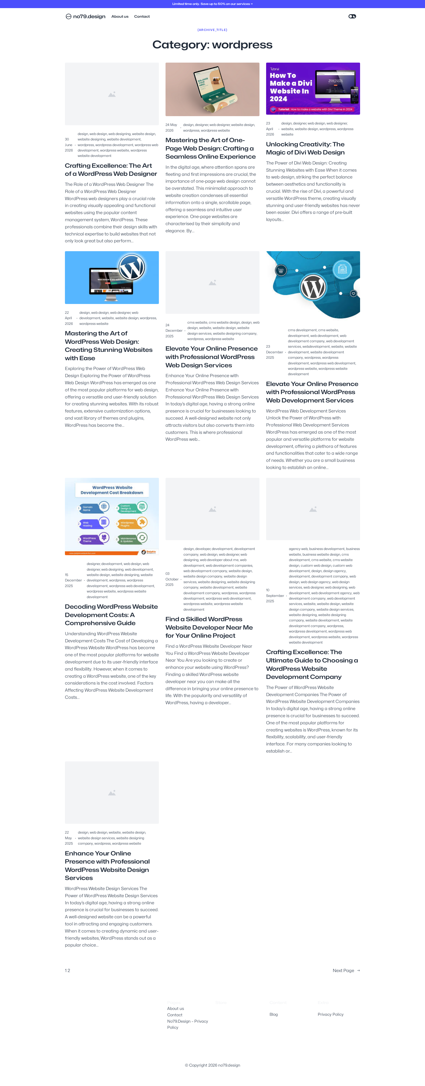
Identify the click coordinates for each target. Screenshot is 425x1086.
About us (175, 1008)
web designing (119, 134)
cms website (197, 322)
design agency (334, 571)
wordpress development (114, 145)
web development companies (229, 565)
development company (329, 576)
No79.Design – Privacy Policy (187, 1024)
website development (124, 139)
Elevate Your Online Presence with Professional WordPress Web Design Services (212, 357)
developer (202, 549)
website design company (202, 576)
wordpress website (114, 150)
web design (98, 134)
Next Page (346, 970)
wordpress (86, 145)
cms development (302, 330)
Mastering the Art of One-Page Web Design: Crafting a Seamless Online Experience (211, 148)
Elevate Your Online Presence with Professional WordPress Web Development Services (312, 392)
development (298, 335)
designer (201, 125)
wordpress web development (332, 363)
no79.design (89, 16)
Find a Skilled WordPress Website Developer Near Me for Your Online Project (209, 627)
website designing (92, 139)
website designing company (235, 333)
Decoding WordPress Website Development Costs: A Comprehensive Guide (111, 615)
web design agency (316, 582)
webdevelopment (316, 346)
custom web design (316, 565)
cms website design (224, 322)
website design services (335, 609)
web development (324, 335)
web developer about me (219, 560)
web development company (205, 571)
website (287, 129)
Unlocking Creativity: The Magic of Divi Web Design (305, 148)
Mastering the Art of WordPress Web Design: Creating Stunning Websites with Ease (108, 346)
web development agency (331, 593)
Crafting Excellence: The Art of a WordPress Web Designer (111, 170)
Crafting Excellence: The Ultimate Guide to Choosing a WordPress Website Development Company (312, 664)
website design (143, 134)
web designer (220, 125)
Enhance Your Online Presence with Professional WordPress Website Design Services (107, 866)
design (83, 134)
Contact (174, 1015)
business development (327, 549)
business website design (321, 554)
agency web (298, 549)
